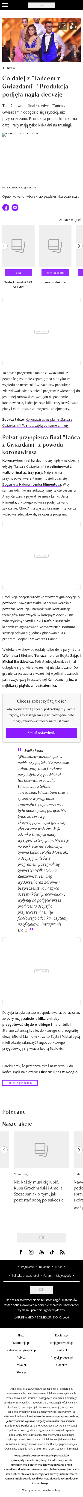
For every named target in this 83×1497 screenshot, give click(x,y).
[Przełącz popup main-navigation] (5, 5)
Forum (47, 1275)
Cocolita (61, 1365)
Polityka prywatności (25, 1275)
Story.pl (21, 1372)
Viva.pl (21, 1365)
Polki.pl (21, 1357)
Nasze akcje (22, 1174)
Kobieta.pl (61, 1335)
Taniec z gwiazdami (20, 1083)
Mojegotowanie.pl (61, 1343)
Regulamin (28, 1267)
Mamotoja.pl (21, 1343)
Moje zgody (63, 1275)
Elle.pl (21, 1335)
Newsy (11, 68)
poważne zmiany (55, 425)
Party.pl (62, 1350)
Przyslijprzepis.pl (62, 1357)
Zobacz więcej (70, 219)
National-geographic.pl (21, 1350)
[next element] (79, 259)
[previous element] (4, 259)
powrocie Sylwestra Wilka (22, 603)
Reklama (44, 1267)
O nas (58, 1267)
